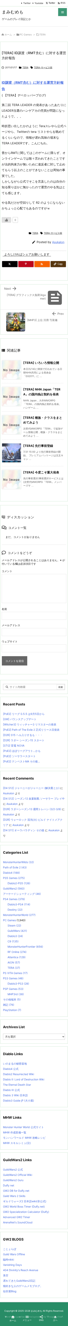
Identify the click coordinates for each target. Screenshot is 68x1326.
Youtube (39, 3)
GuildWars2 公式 (13, 1169)
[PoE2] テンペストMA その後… (21, 761)
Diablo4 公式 (11, 1068)
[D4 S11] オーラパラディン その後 (23, 830)
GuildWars (17, 930)
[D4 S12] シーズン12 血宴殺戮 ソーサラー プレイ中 (34, 798)
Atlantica (17, 957)
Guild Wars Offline (14, 1254)
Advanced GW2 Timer (16, 1217)
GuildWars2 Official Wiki (17, 1174)
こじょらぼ (9, 1249)
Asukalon (58, 242)
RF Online (17, 951)
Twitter (27, 3)
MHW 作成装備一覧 (14, 1132)
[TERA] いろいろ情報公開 (41, 363)
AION (14, 962)
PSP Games (13, 988)
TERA (42, 34)
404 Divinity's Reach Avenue (20, 1270)
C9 (13, 941)
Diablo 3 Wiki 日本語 (15, 1095)
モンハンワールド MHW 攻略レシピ (24, 1137)
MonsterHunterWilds (18, 862)
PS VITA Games (15, 973)
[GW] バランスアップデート (19, 719)
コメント (7, 571)
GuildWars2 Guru (13, 1180)
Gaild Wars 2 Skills (14, 1196)
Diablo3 (15, 936)
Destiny (15, 909)
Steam (14, 925)
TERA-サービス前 (43, 67)
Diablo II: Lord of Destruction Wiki (23, 1079)
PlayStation (12, 1010)
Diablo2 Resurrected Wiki (18, 1074)
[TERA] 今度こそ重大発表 (41, 472)
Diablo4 (11, 872)
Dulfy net (8, 1185)
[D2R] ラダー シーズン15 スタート (23, 740)
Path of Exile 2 (15, 867)
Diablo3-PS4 (19, 904)
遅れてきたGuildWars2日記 (19, 1280)
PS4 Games (14, 899)
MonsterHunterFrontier (25, 946)
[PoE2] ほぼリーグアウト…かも (22, 750)
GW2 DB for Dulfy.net (16, 1190)
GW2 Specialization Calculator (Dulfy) (26, 1211)
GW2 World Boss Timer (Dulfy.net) (24, 1206)
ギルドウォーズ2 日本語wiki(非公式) (24, 1201)
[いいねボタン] (6, 220)
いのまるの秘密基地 (15, 1063)
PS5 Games (14, 878)
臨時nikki (8, 1259)
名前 (4, 609)
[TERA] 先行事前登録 (38, 446)
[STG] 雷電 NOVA (13, 745)
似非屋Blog (9, 1291)
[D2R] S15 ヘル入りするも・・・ (23, 735)
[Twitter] (10, 264)
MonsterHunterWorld (19, 915)
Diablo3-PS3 (18, 983)
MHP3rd (16, 994)
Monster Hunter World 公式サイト (23, 1127)
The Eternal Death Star (17, 1084)
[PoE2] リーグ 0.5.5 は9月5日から (24, 713)
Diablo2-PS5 (19, 883)
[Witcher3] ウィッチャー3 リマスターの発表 (29, 724)
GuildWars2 (14, 888)
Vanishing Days (12, 1264)
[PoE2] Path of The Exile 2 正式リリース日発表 (31, 729)
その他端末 (12, 999)
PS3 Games (13, 978)
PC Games (26, 34)
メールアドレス (11, 625)
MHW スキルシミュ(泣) (17, 1143)
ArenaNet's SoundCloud (17, 1222)
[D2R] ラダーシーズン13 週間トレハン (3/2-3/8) (32, 809)
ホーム (8, 34)
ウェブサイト (10, 641)
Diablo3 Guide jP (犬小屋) (18, 1100)
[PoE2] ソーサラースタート (19, 756)
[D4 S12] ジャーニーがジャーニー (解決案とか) (31, 788)
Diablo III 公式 (11, 1090)
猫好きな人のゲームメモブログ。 (23, 1286)
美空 (5, 1275)
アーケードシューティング (22, 893)
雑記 (8, 1004)
